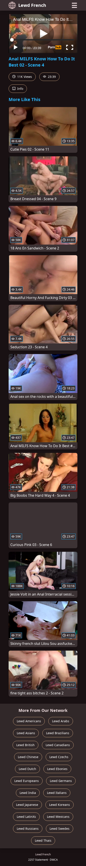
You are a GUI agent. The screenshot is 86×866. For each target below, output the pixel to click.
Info (19, 88)
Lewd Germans (61, 781)
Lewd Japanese (27, 805)
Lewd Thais (43, 840)
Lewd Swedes (59, 828)
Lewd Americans (29, 721)
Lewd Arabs (60, 721)
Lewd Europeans (26, 781)
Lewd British (25, 745)
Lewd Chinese (28, 757)
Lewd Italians (57, 793)
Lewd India (28, 793)
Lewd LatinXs (26, 816)
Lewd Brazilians (57, 733)
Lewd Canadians (58, 745)
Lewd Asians (26, 733)
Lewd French (32, 5)
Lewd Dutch (27, 769)
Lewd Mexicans (58, 816)
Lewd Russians (28, 828)
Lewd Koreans (59, 805)
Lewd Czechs (58, 757)
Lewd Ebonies (57, 769)
